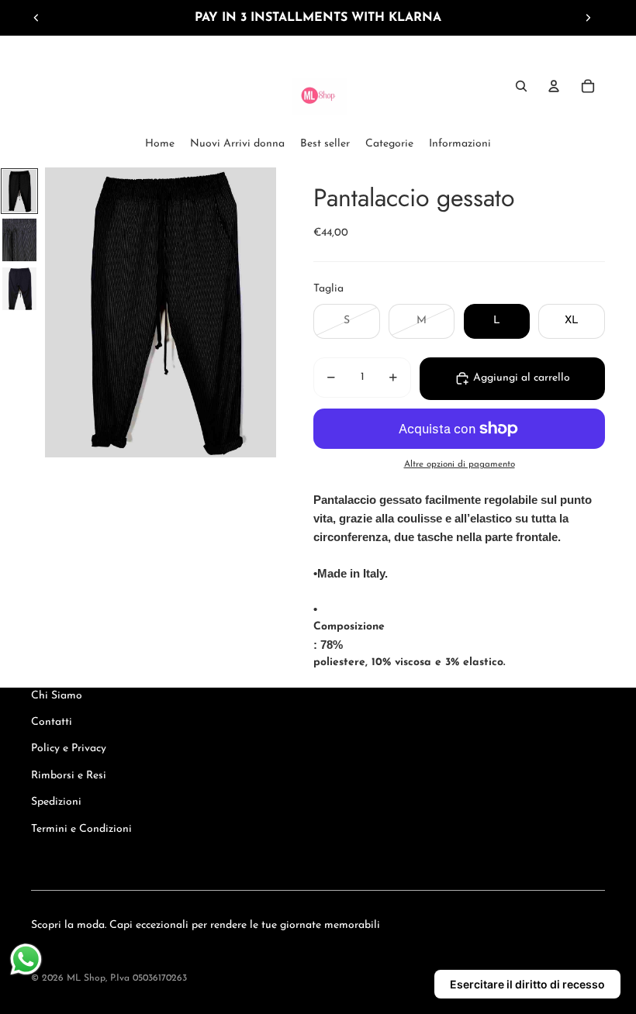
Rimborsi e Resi (68, 775)
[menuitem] (160, 144)
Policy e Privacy (68, 748)
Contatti (51, 722)
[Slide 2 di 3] (19, 240)
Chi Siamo (56, 696)
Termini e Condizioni (81, 829)
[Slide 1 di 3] (19, 191)
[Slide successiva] (588, 18)
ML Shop (86, 978)
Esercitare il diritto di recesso (527, 984)
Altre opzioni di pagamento (459, 464)
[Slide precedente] (36, 18)
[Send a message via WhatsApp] (26, 959)
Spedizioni (56, 802)
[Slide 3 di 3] (19, 288)
